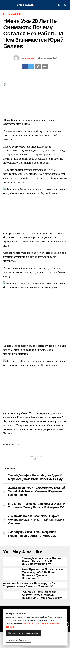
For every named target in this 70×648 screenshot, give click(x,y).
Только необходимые (18, 640)
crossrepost (30, 58)
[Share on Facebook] (25, 66)
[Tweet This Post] (31, 66)
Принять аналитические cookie (23, 633)
